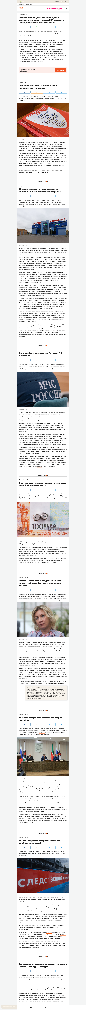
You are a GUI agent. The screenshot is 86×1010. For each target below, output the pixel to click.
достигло (39, 466)
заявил (53, 661)
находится (51, 330)
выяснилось (63, 934)
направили (21, 816)
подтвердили (46, 925)
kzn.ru (22, 778)
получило (58, 325)
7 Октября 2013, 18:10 (23, 14)
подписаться (60, 70)
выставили (45, 313)
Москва (27, 4)
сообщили (52, 460)
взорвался (49, 932)
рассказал (54, 668)
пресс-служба (41, 366)
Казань (20, 827)
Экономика (26, 567)
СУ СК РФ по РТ (23, 100)
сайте (43, 600)
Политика (25, 704)
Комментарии (43, 78)
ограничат (36, 787)
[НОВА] (54, 8)
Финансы (21, 567)
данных (35, 498)
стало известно (62, 681)
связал (53, 547)
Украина (20, 704)
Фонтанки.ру (38, 914)
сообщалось (25, 657)
